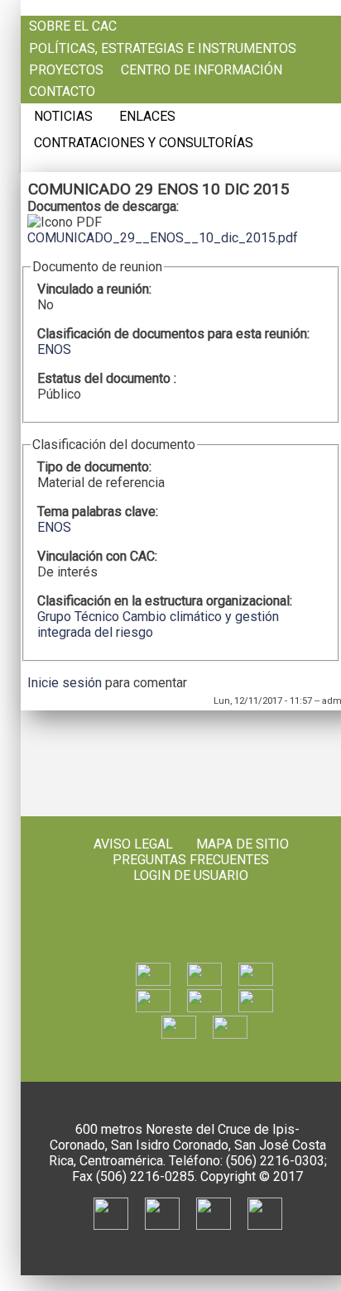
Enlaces (147, 116)
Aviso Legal (133, 844)
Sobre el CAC (73, 26)
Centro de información (201, 70)
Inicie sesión (64, 683)
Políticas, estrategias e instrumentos (162, 48)
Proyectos (66, 70)
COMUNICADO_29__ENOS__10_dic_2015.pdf (162, 238)
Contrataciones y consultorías (143, 143)
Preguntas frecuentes (191, 860)
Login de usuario (190, 875)
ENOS (54, 349)
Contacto (62, 91)
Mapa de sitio (242, 844)
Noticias (63, 116)
